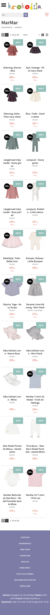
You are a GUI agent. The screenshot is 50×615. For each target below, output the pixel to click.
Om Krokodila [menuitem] (25, 543)
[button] (3, 5)
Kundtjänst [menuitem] (25, 568)
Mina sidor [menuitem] (25, 549)
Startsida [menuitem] (25, 537)
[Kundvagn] (46, 14)
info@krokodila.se (31, 598)
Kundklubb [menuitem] (25, 556)
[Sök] (26, 15)
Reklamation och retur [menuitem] (25, 580)
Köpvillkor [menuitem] (25, 586)
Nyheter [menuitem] (25, 562)
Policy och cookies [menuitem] (25, 574)
